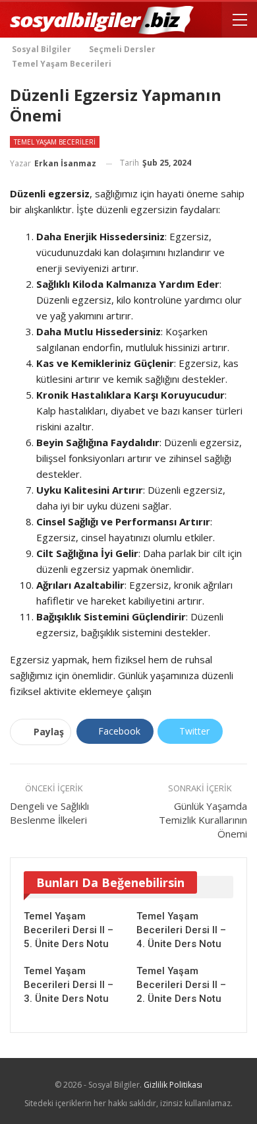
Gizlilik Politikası (173, 1084)
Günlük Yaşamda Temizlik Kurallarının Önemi (203, 819)
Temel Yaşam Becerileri (55, 142)
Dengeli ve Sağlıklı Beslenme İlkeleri (49, 812)
